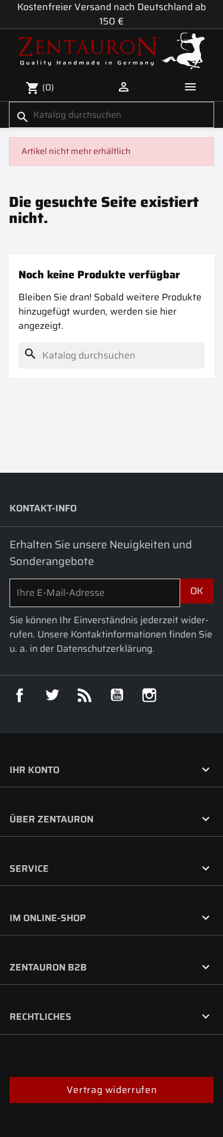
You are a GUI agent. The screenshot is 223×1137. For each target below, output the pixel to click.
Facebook (19, 695)
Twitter (52, 695)
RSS (84, 695)
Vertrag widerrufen (111, 1089)
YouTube (117, 695)
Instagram (149, 695)
